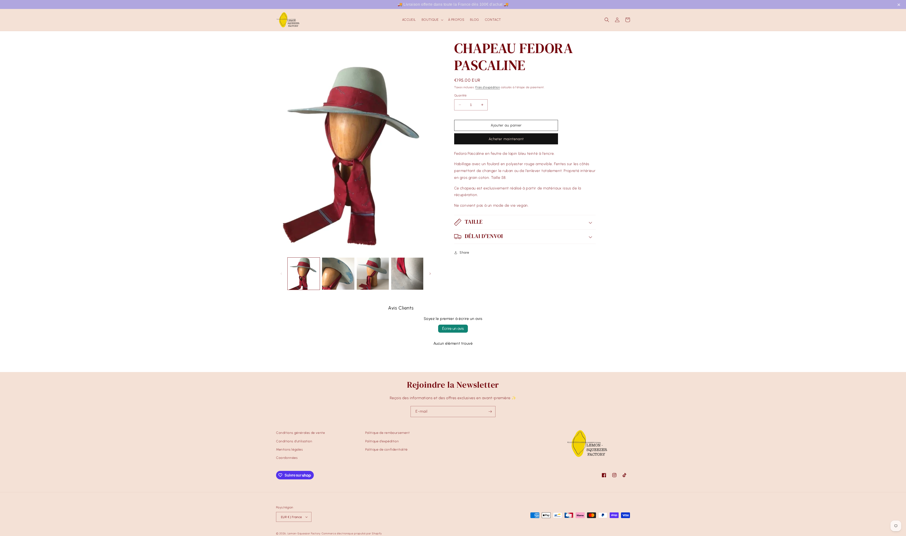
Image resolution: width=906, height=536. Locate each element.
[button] (899, 5)
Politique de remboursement (387, 433)
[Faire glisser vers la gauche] (281, 273)
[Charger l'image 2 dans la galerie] (338, 274)
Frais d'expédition (487, 87)
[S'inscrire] (490, 411)
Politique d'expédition (382, 441)
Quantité (460, 95)
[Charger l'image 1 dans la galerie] (304, 274)
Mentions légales (289, 450)
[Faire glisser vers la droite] (430, 273)
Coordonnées (287, 458)
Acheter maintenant (506, 139)
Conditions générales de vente (300, 433)
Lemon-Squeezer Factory (304, 533)
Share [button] (464, 253)
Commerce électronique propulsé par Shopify (352, 533)
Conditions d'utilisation (294, 441)
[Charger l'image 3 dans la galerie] (373, 274)
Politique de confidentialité (386, 450)
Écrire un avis (453, 328)
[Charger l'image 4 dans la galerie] (407, 274)
